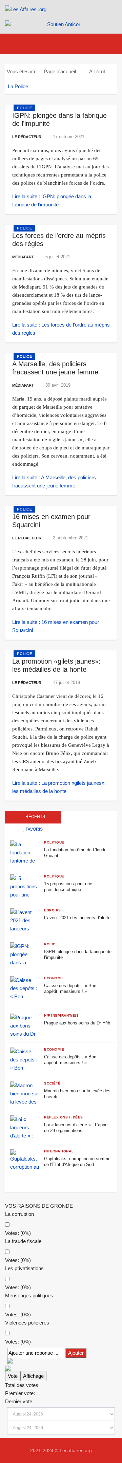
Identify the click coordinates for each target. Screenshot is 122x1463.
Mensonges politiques (29, 1295)
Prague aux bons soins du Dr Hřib (77, 1022)
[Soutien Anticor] (61, 24)
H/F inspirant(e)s (61, 1015)
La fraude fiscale (23, 1241)
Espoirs (52, 910)
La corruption (19, 1214)
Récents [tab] (34, 816)
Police (24, 108)
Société (52, 1083)
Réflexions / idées (63, 1117)
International (59, 1151)
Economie (54, 978)
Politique (54, 842)
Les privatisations (24, 1268)
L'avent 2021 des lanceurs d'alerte (77, 917)
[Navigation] (14, 44)
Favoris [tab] (34, 829)
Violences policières (27, 1323)
